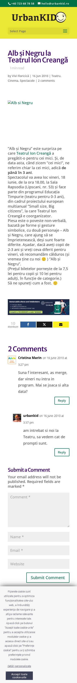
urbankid (30, 415)
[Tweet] (44, 325)
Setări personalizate (19, 666)
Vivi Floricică (20, 76)
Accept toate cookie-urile (19, 676)
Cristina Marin (30, 357)
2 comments (46, 81)
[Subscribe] (61, 325)
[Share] (28, 325)
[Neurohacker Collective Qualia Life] (38, 312)
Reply (62, 400)
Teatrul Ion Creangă (33, 153)
